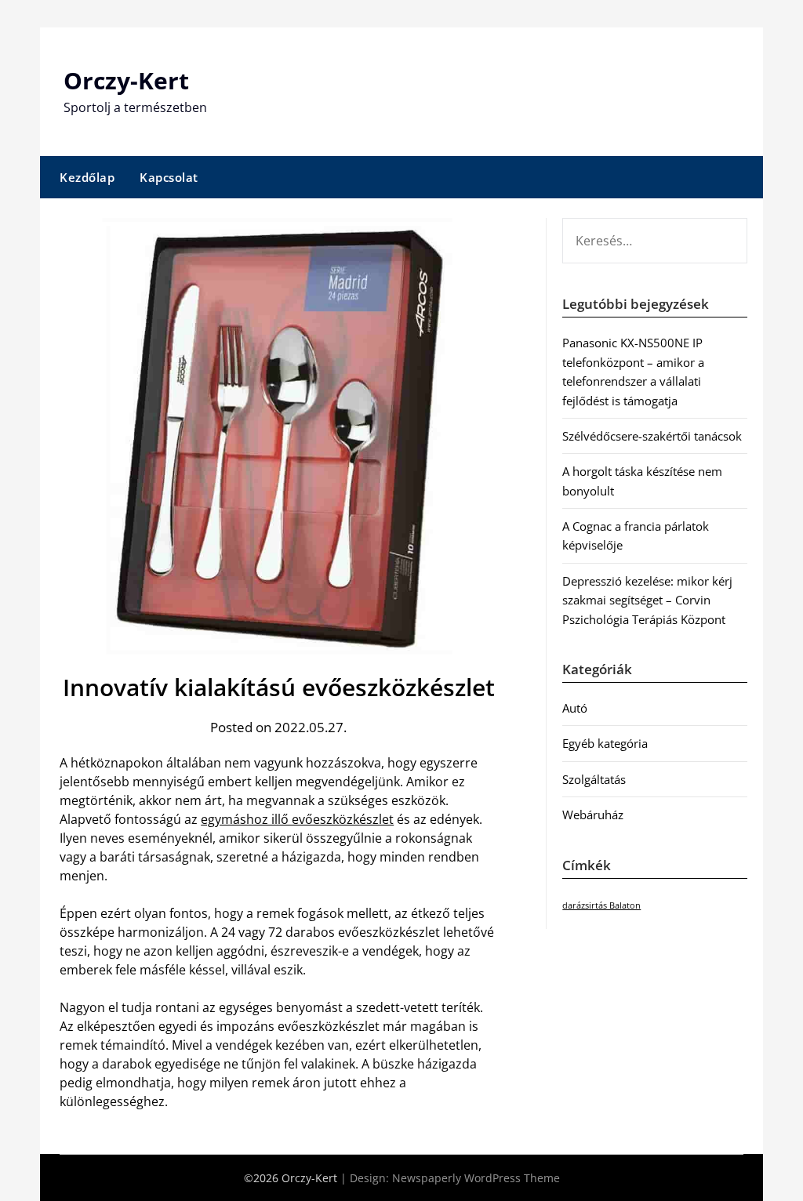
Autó (574, 708)
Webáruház (592, 814)
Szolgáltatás (594, 779)
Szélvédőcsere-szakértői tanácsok (652, 436)
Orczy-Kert (126, 80)
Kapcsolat (169, 177)
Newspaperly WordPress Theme (476, 1177)
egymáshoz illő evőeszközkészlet (297, 819)
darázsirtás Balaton (601, 905)
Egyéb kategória (605, 743)
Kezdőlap (87, 177)
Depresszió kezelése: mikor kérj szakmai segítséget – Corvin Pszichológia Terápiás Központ (647, 600)
